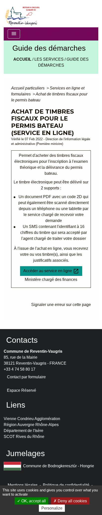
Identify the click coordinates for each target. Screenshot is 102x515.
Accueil (22, 59)
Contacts (22, 340)
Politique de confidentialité (66, 485)
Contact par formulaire (26, 377)
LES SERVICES (49, 59)
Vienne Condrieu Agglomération (32, 419)
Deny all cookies (72, 501)
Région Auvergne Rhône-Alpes (31, 425)
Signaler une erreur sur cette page (61, 304)
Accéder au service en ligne (51, 271)
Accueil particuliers (28, 88)
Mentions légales (23, 485)
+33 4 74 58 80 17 (19, 369)
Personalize (51, 508)
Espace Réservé (21, 390)
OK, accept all (33, 501)
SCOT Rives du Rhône (24, 436)
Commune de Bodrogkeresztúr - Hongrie (58, 466)
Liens (15, 404)
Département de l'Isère (23, 431)
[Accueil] (22, 13)
